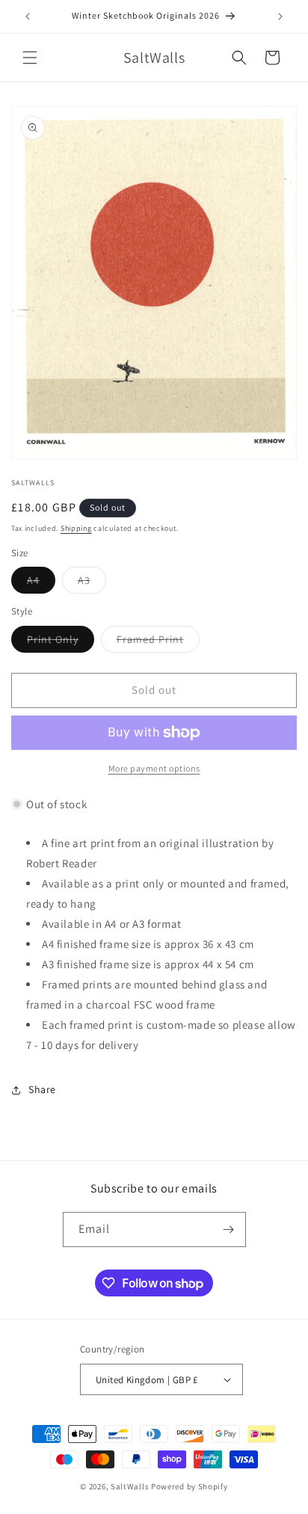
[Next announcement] (280, 16)
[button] (29, 57)
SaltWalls (130, 1486)
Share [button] (42, 1089)
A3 (92, 583)
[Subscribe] (228, 1229)
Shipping (76, 528)
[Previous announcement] (27, 16)
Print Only (60, 642)
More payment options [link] (154, 768)
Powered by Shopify (189, 1486)
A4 (41, 583)
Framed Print (158, 642)
